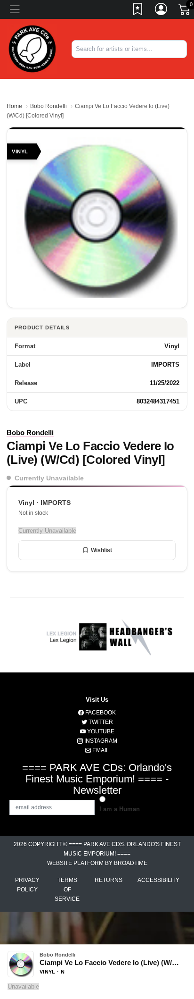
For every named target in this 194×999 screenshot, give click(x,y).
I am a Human (119, 809)
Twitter (100, 722)
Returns (108, 880)
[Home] (32, 48)
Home (14, 106)
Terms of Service (67, 889)
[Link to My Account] (161, 11)
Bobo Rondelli (48, 106)
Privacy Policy (27, 885)
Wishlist (101, 550)
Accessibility (158, 880)
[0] (185, 11)
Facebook (100, 712)
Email (100, 750)
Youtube (100, 731)
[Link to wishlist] (138, 11)
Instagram (100, 741)
